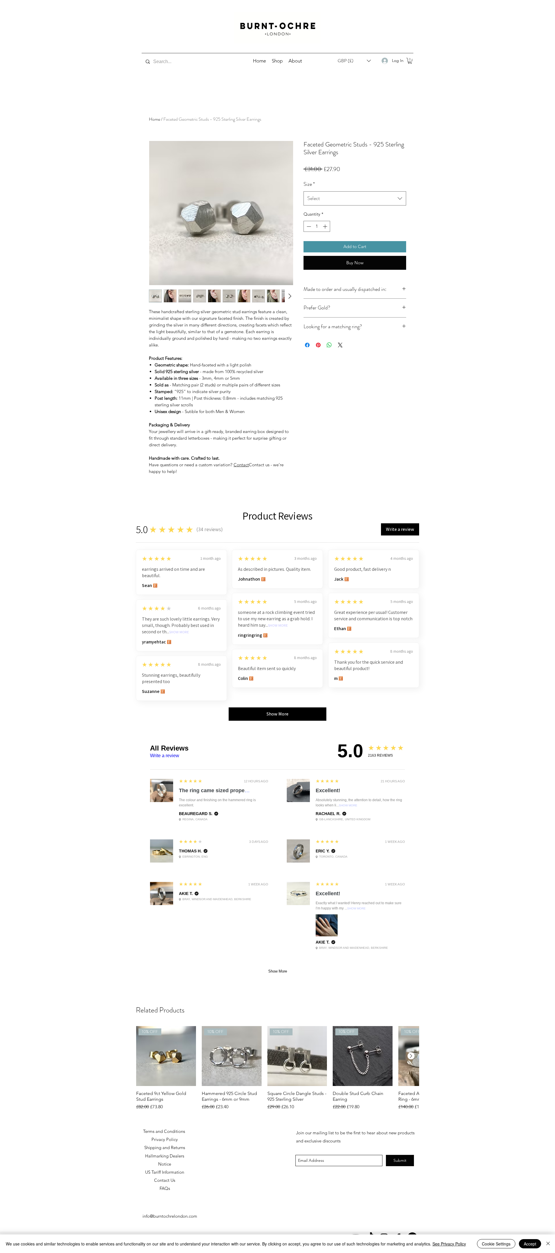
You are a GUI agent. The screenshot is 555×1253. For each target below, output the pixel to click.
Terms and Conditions (164, 1131)
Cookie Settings (496, 1244)
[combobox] (355, 198)
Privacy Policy (164, 1139)
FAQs (165, 1188)
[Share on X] (340, 345)
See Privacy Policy (449, 1244)
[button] (409, 61)
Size (309, 184)
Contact (241, 464)
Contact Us (164, 1180)
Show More (278, 626)
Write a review (164, 755)
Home (154, 119)
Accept (530, 1244)
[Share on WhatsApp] (329, 345)
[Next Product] (411, 1055)
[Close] (548, 1243)
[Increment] (326, 226)
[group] (277, 1068)
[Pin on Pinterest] (318, 345)
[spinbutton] (317, 226)
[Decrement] (308, 226)
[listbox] (354, 60)
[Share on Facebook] (307, 345)
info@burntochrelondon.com (170, 1216)
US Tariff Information (164, 1172)
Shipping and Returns (164, 1147)
